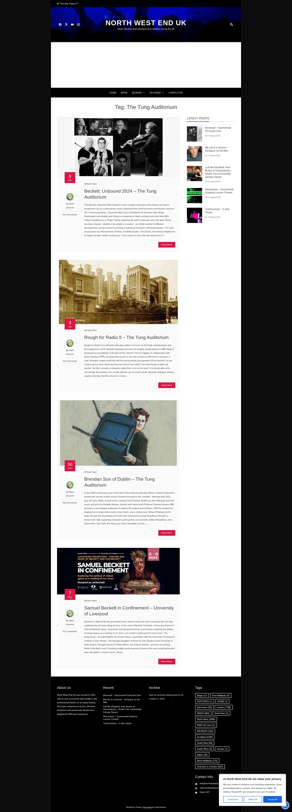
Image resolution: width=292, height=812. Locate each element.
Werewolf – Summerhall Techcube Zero (122, 695)
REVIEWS (137, 92)
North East (221, 713)
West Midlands (207, 760)
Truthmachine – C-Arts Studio (117, 723)
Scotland (205, 737)
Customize (233, 799)
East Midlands (220, 695)
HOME (222, 701)
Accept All (272, 799)
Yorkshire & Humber (210, 766)
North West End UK (146, 23)
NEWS (124, 92)
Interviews (204, 707)
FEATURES (155, 92)
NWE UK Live (206, 725)
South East (204, 743)
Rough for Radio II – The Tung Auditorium (126, 337)
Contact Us (175, 92)
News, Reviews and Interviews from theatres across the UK (146, 29)
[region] (252, 790)
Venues (222, 749)
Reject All (253, 799)
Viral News (147, 807)
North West (92, 184)
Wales (202, 754)
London (224, 707)
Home (113, 92)
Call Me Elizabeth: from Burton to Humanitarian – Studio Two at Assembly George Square (122, 709)
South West (204, 749)
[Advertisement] (146, 65)
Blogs (202, 695)
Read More (166, 244)
